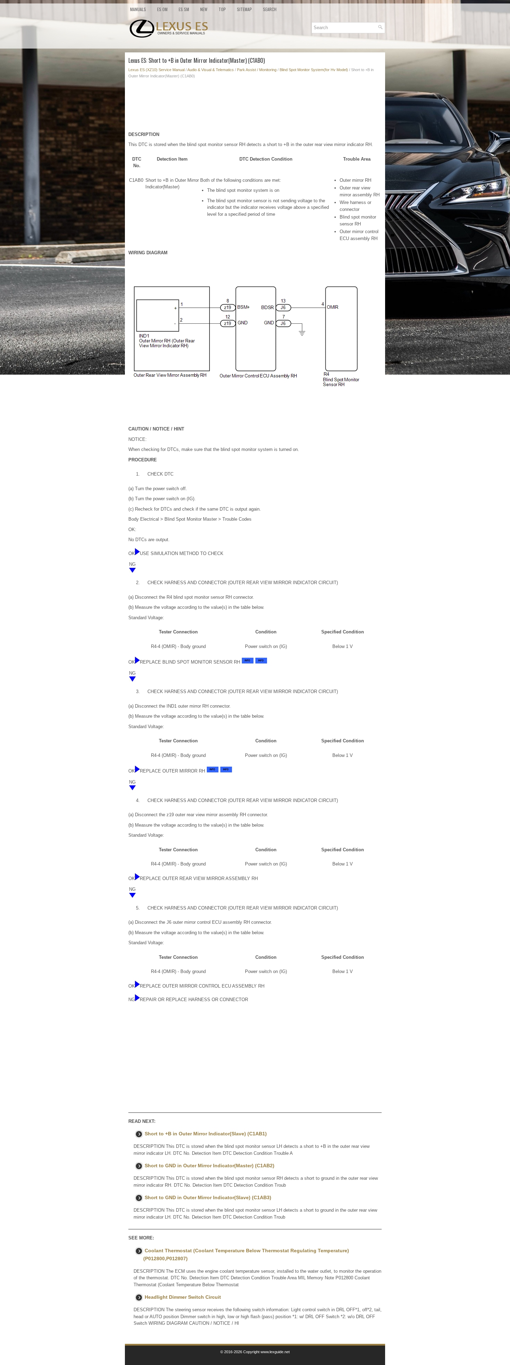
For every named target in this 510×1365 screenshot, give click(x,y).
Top (222, 9)
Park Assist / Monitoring (257, 70)
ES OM (162, 9)
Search (270, 9)
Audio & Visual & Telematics (210, 70)
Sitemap (244, 9)
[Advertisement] (255, 107)
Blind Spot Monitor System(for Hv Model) (314, 70)
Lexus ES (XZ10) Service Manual (156, 70)
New (203, 9)
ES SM (184, 9)
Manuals (138, 9)
